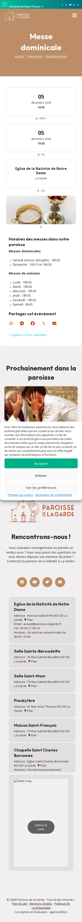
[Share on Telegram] (22, 323)
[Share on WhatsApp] (11, 323)
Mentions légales (41, 904)
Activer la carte (41, 827)
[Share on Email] (54, 323)
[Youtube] (35, 582)
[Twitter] (47, 582)
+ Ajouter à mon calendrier (28, 335)
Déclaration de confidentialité (53, 495)
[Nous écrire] (60, 582)
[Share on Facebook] (32, 323)
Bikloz (64, 912)
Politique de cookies (20, 495)
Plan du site (19, 904)
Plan (29, 620)
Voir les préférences (41, 487)
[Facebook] (22, 582)
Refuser (41, 475)
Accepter (41, 463)
